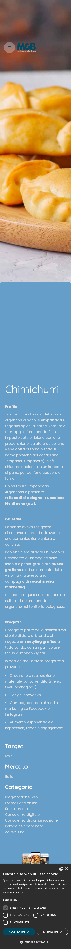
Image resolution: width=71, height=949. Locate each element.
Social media (16, 808)
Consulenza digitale (22, 814)
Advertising (15, 832)
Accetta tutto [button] (19, 931)
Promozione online (21, 802)
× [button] (66, 868)
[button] (35, 942)
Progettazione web (21, 797)
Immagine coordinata (24, 826)
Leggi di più (10, 899)
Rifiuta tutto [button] (52, 931)
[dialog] (35, 906)
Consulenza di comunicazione (31, 820)
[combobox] (61, 869)
